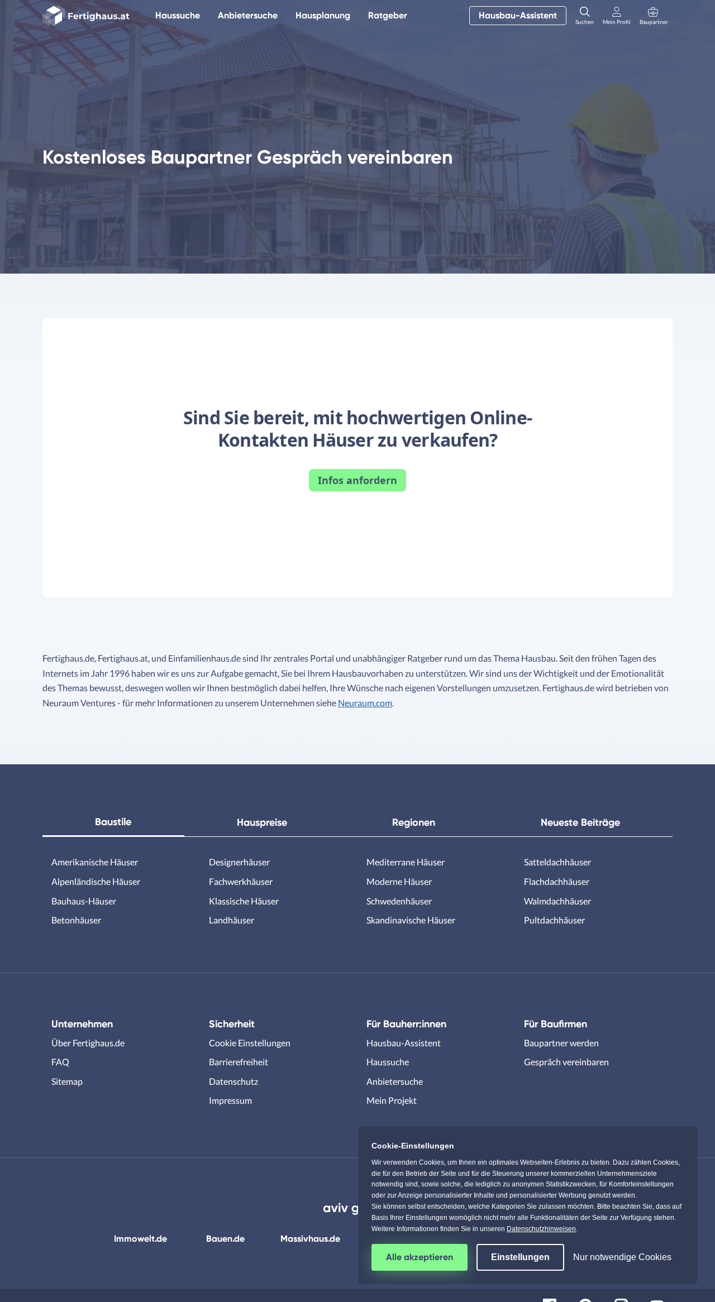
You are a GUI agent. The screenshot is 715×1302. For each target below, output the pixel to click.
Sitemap (67, 1081)
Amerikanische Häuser (94, 861)
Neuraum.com (365, 702)
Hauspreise (262, 822)
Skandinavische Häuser (410, 920)
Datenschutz (233, 1081)
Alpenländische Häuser (95, 881)
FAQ (60, 1061)
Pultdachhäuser (554, 920)
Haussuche (177, 15)
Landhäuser (231, 920)
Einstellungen (520, 1257)
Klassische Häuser (244, 901)
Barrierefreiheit (238, 1061)
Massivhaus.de (310, 1238)
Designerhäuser (239, 861)
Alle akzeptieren (419, 1257)
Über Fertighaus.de (88, 1042)
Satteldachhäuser (557, 861)
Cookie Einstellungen (249, 1042)
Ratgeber (387, 15)
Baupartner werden (561, 1042)
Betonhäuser (76, 920)
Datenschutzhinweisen (541, 1229)
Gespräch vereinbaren (566, 1061)
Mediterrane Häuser (405, 861)
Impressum (230, 1100)
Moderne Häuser (399, 881)
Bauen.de (225, 1238)
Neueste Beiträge (580, 822)
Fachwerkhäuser (241, 881)
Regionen (413, 822)
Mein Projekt (391, 1100)
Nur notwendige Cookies (622, 1257)
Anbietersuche (248, 15)
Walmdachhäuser (557, 901)
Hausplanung (322, 15)
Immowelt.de (140, 1238)
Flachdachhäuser (556, 881)
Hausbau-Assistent (518, 15)
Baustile (113, 822)
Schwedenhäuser (399, 901)
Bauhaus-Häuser (83, 901)
